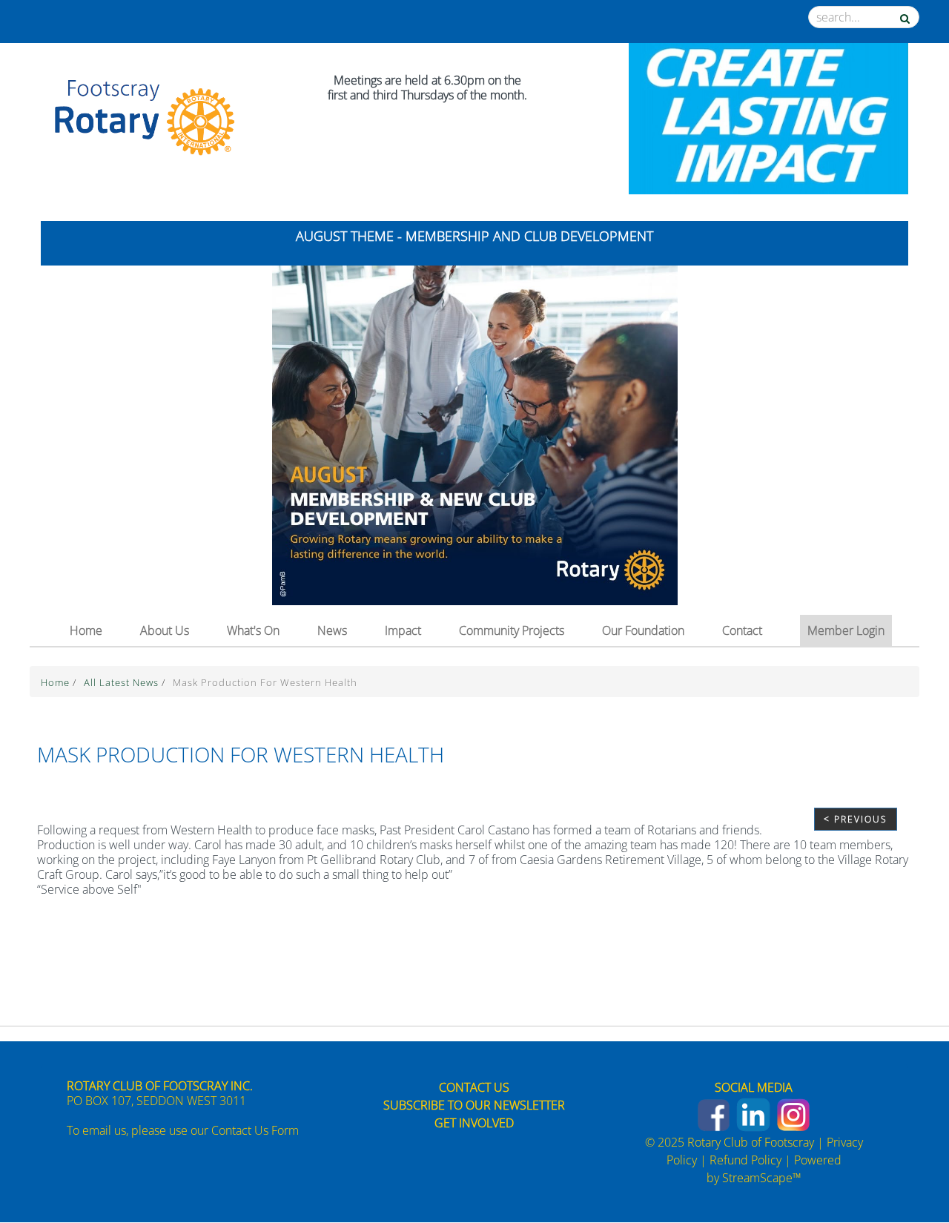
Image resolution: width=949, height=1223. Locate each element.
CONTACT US (474, 1087)
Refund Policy (745, 1160)
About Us (164, 630)
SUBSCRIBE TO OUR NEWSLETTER (474, 1105)
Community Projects (511, 630)
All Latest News (123, 682)
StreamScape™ (761, 1178)
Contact (742, 630)
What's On (253, 630)
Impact (403, 630)
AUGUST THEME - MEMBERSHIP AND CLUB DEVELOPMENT (474, 236)
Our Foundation (643, 630)
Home (86, 630)
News (332, 630)
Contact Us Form (255, 1130)
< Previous (855, 819)
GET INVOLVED (474, 1123)
